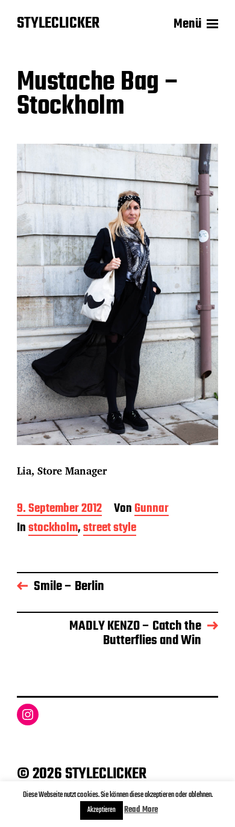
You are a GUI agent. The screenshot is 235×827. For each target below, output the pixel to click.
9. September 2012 (59, 510)
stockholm (53, 529)
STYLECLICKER (58, 24)
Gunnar (151, 510)
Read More (141, 810)
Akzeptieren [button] (101, 810)
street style (109, 529)
